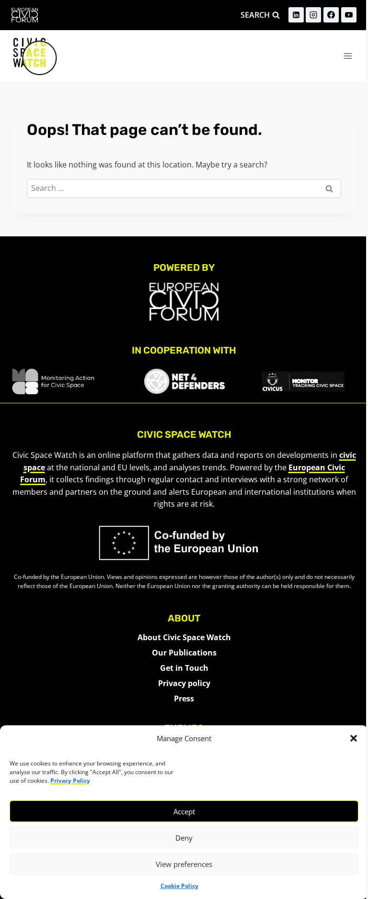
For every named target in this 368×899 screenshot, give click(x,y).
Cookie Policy (179, 886)
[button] (353, 738)
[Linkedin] (296, 14)
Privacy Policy (70, 781)
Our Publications (184, 652)
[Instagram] (313, 14)
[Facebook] (331, 14)
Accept (184, 811)
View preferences (184, 864)
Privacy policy (184, 683)
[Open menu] (347, 55)
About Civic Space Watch (184, 637)
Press (184, 698)
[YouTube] (348, 14)
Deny (184, 838)
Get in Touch (184, 668)
